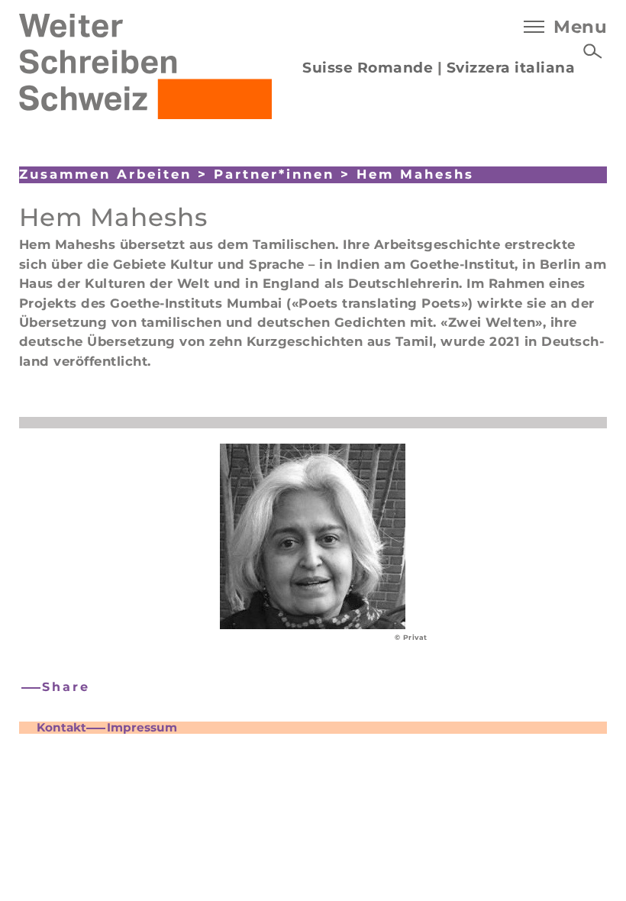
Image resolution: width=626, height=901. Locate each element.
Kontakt (61, 727)
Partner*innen (274, 174)
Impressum (142, 727)
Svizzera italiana (511, 67)
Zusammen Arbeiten (105, 174)
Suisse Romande (367, 67)
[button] (57, 687)
